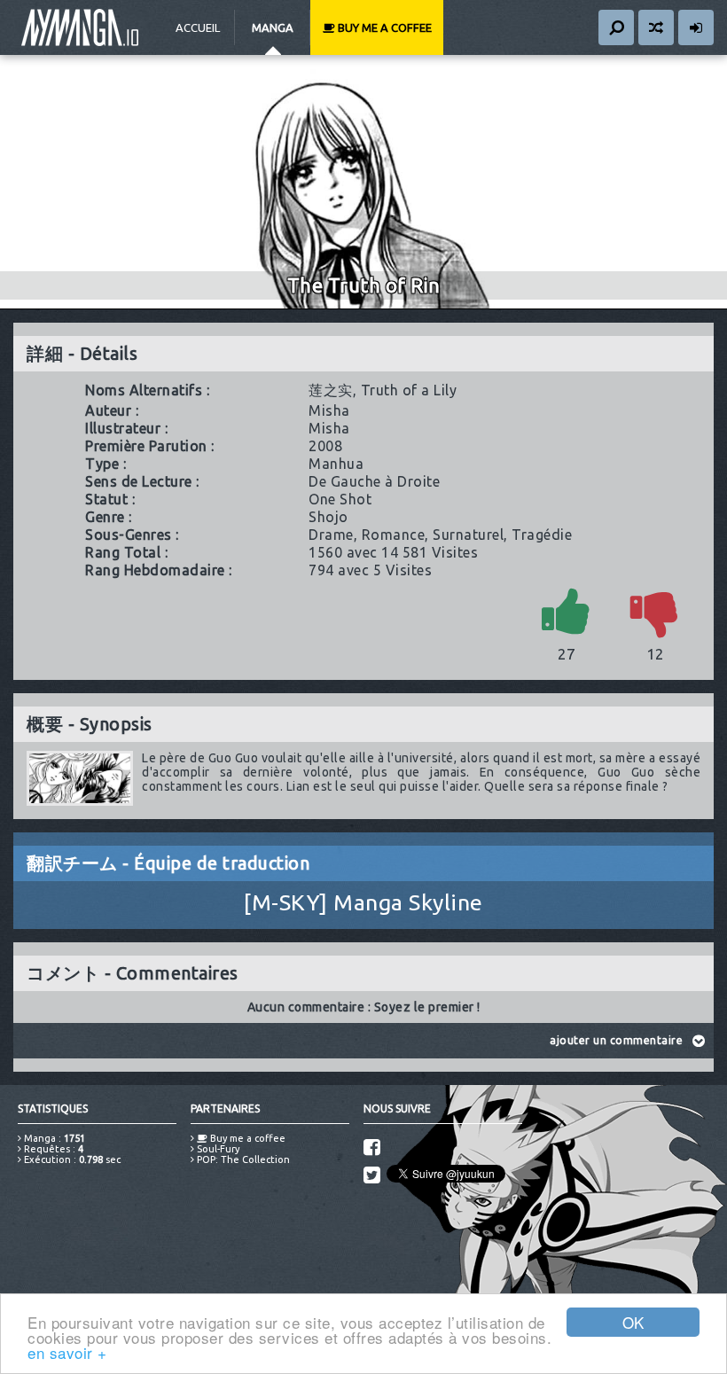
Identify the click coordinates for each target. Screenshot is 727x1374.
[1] (566, 610)
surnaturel (468, 535)
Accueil (198, 27)
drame (331, 535)
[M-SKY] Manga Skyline (363, 902)
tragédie (542, 535)
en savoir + (67, 1352)
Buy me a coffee (383, 27)
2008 (325, 446)
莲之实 (331, 390)
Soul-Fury (216, 1149)
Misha (329, 410)
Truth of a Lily (409, 390)
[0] (655, 610)
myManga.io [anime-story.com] (79, 27)
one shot (340, 499)
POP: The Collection (242, 1159)
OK (633, 1322)
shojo (328, 517)
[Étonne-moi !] (656, 27)
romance (394, 535)
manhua (336, 464)
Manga (272, 27)
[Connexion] (696, 27)
